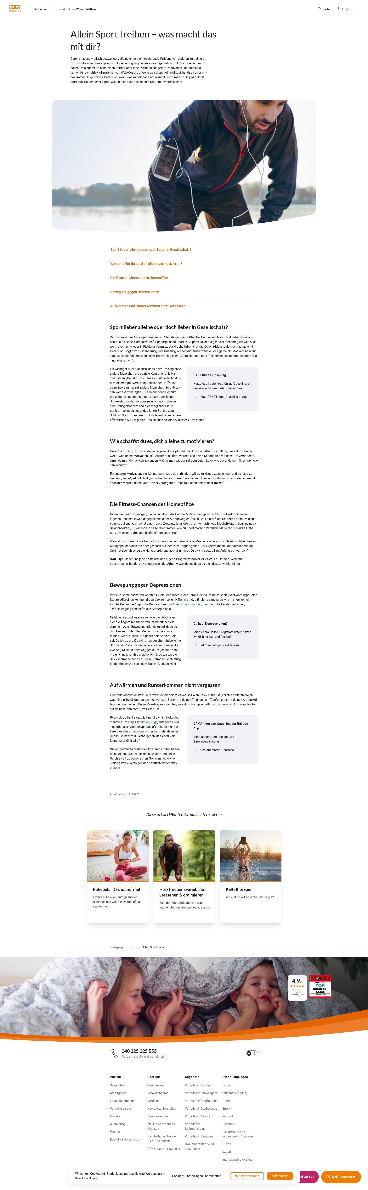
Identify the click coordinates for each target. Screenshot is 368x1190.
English (227, 1085)
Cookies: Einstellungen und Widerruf (196, 1176)
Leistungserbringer (123, 1101)
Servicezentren (157, 1116)
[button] (15, 8)
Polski (226, 1101)
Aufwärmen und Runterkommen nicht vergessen (148, 306)
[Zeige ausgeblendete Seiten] (131, 947)
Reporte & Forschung (124, 1139)
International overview (237, 1159)
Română (227, 1116)
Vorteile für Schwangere (201, 1093)
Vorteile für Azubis (197, 1116)
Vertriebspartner (121, 1108)
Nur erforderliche (247, 1176)
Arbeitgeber (118, 1093)
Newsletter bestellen (161, 1108)
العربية (226, 1152)
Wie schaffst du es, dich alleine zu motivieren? (146, 264)
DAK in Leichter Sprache (163, 1149)
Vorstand (153, 1101)
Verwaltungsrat (157, 1093)
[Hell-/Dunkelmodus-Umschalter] (252, 1053)
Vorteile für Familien (198, 1085)
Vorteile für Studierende (201, 1108)
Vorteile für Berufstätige (201, 1101)
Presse (115, 1132)
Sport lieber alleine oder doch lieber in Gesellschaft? (150, 250)
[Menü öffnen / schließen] (357, 8)
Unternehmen (156, 1085)
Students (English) (234, 1093)
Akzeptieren (280, 1176)
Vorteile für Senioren (199, 1136)
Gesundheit (117, 1085)
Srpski (226, 1108)
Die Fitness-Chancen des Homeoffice (139, 278)
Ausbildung (117, 1124)
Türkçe (226, 1144)
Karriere (115, 1116)
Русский (228, 1124)
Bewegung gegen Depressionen (134, 292)
